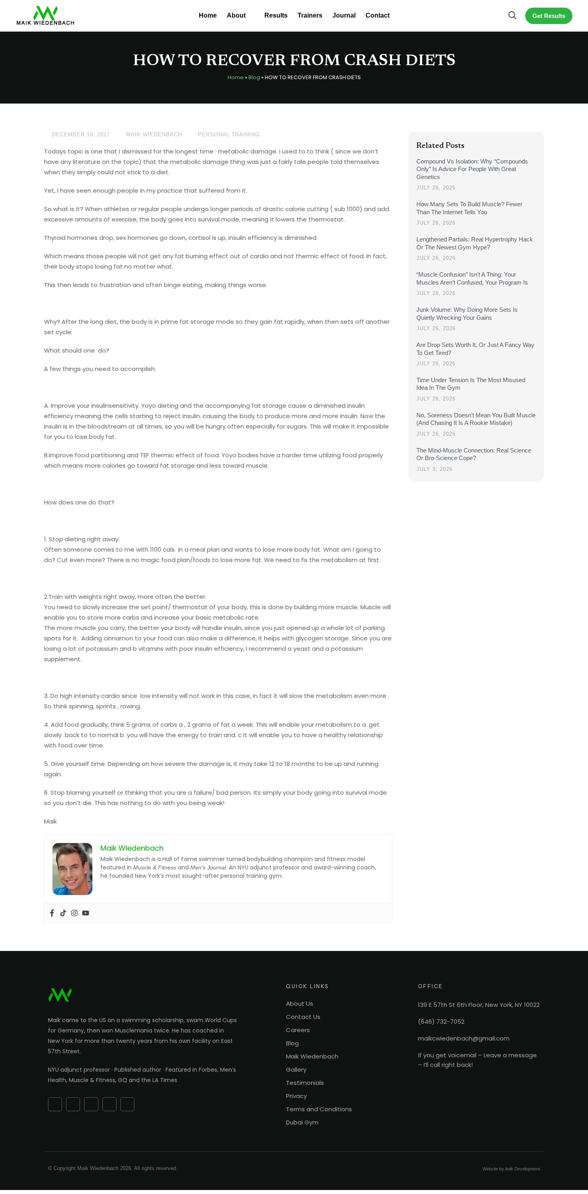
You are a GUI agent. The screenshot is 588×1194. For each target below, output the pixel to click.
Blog (254, 77)
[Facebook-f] (55, 1104)
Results (276, 15)
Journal (344, 15)
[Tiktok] (63, 913)
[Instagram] (74, 913)
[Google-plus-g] (73, 1104)
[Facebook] (52, 913)
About (236, 15)
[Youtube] (85, 913)
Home (208, 15)
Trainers (310, 15)
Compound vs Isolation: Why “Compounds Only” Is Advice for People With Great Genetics (472, 169)
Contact (378, 15)
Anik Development (522, 1168)
